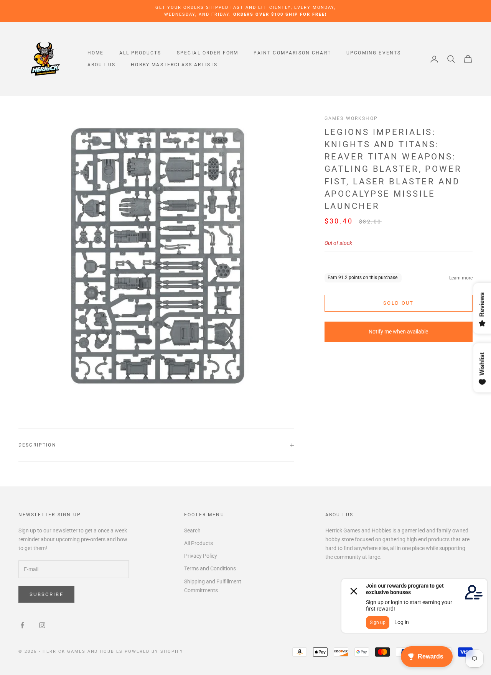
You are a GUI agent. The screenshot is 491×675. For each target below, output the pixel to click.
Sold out (398, 303)
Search (192, 530)
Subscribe (46, 594)
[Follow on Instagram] (42, 625)
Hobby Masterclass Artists (174, 64)
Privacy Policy (200, 556)
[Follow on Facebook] (22, 625)
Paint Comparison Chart (292, 53)
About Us (101, 64)
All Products (140, 53)
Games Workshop (351, 118)
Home (95, 53)
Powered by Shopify (154, 651)
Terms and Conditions (210, 568)
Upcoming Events (373, 53)
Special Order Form (208, 53)
